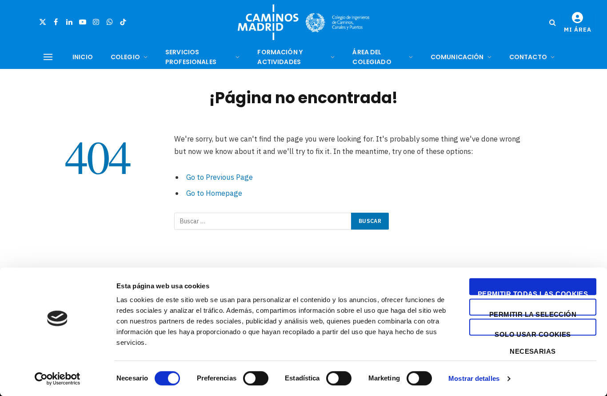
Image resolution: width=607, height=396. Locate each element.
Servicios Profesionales (190, 57)
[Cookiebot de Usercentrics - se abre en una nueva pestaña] (57, 378)
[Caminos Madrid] (303, 22)
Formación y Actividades (280, 57)
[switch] (255, 378)
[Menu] (48, 57)
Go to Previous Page (219, 177)
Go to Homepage (214, 193)
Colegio (125, 57)
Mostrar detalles (473, 378)
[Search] (552, 22)
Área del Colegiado (371, 57)
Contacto (528, 57)
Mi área (577, 29)
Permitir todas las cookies (533, 292)
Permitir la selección (532, 313)
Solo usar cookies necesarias (533, 333)
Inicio (82, 57)
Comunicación (457, 57)
